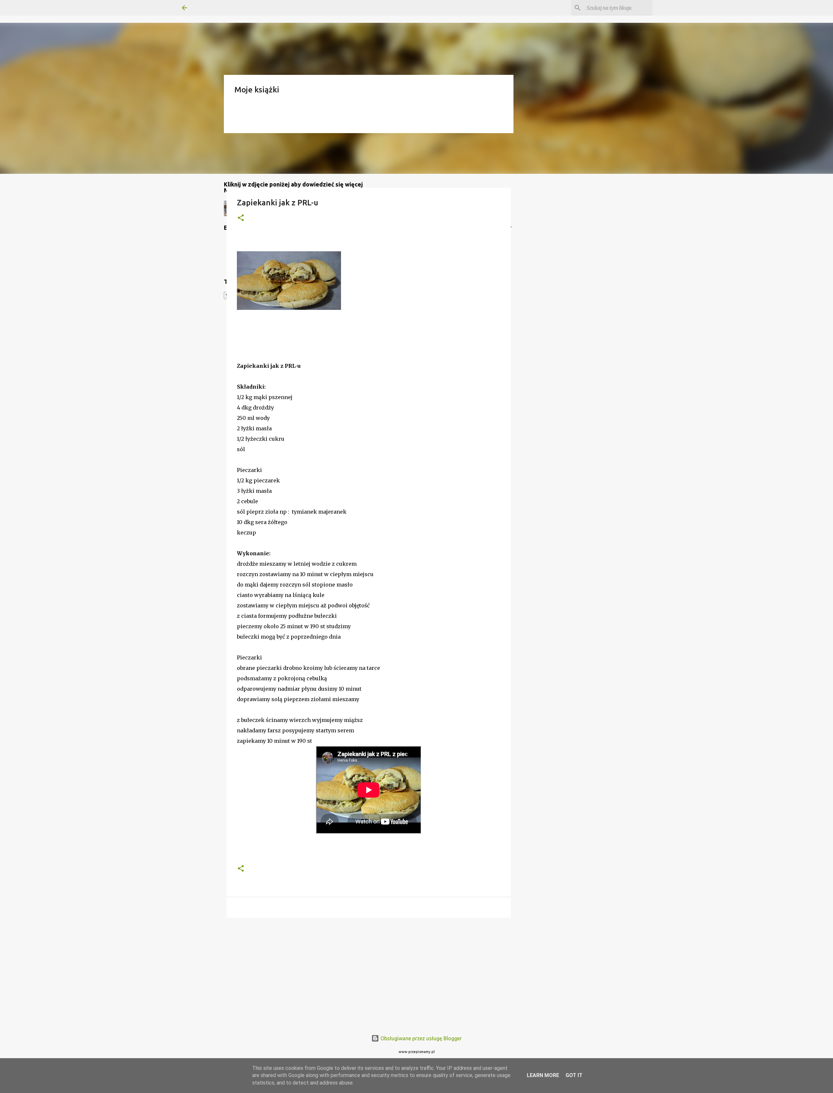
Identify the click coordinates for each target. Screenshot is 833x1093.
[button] (241, 218)
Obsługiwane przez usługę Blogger (420, 1038)
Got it (574, 1075)
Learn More (543, 1075)
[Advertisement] (368, 973)
